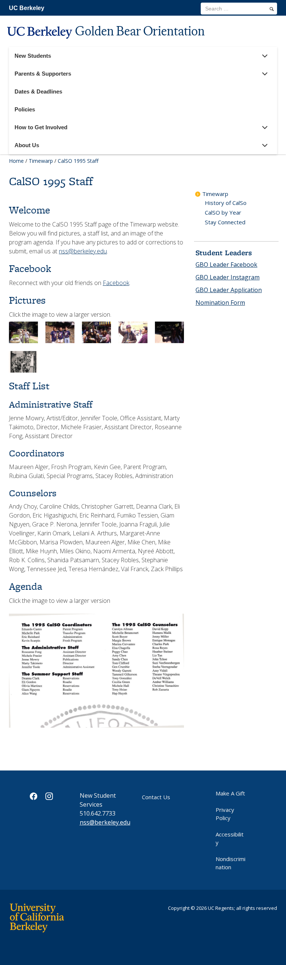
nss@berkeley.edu (83, 251)
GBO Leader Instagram (228, 277)
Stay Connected (225, 222)
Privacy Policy (225, 814)
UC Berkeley (26, 8)
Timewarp (41, 160)
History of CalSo (226, 202)
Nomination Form (220, 302)
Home (16, 160)
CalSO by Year (223, 212)
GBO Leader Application (229, 290)
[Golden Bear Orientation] (107, 43)
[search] (271, 9)
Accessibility (230, 838)
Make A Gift (230, 793)
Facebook (116, 283)
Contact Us (156, 797)
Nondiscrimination (230, 863)
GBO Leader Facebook (226, 264)
